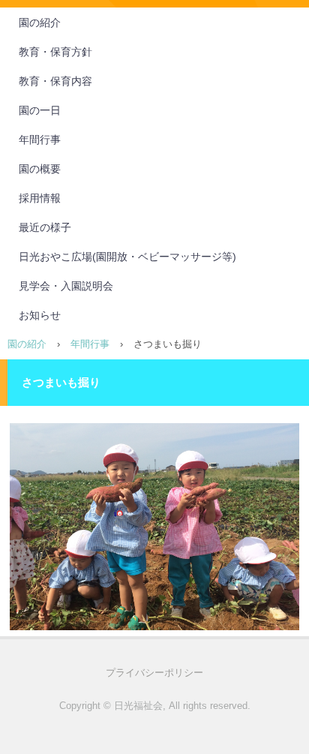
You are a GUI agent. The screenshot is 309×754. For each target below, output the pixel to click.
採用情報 (40, 198)
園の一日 (40, 110)
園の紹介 (40, 23)
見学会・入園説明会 (66, 286)
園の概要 (40, 169)
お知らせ (40, 315)
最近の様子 (45, 227)
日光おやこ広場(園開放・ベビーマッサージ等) (127, 257)
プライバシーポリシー (154, 672)
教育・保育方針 (55, 52)
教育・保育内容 (55, 81)
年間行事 (40, 140)
